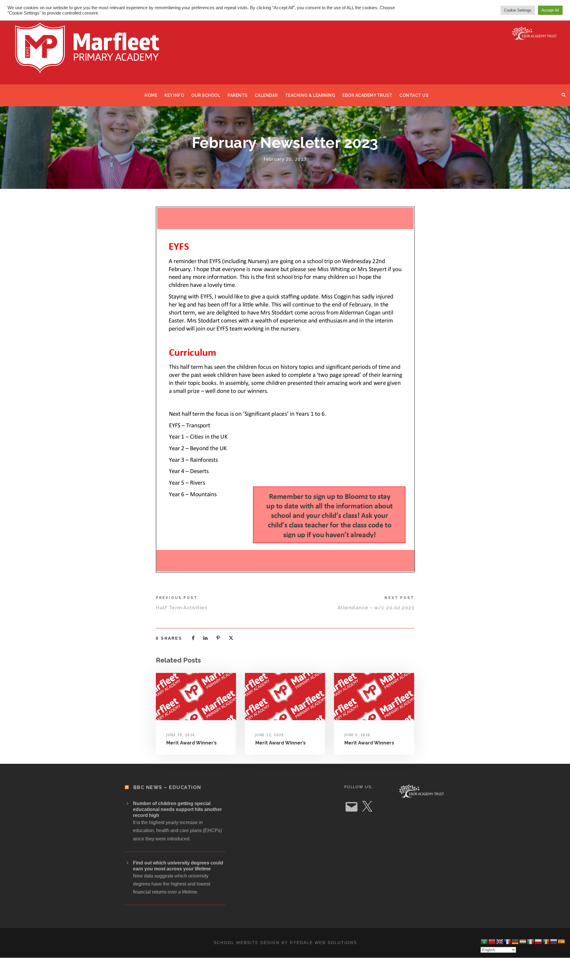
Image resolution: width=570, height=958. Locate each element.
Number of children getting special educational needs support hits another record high (177, 809)
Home (151, 95)
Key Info (174, 95)
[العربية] (484, 941)
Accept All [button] (550, 10)
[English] (500, 941)
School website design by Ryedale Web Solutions (285, 942)
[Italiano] (531, 941)
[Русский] (554, 941)
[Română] (546, 941)
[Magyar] (523, 941)
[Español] (562, 941)
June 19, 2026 (180, 734)
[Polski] (538, 941)
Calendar (266, 95)
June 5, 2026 (357, 734)
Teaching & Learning (310, 95)
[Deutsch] (515, 941)
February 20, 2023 (285, 159)
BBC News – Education (167, 787)
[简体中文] (492, 941)
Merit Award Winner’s (191, 743)
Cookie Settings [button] (517, 10)
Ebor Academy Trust (367, 95)
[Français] (508, 941)
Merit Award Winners (369, 743)
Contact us (413, 95)
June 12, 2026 (269, 734)
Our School (205, 95)
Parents (237, 95)
